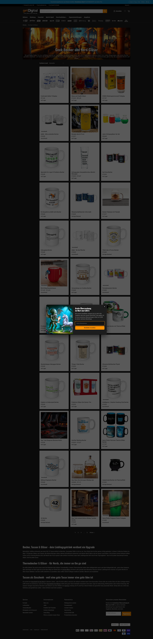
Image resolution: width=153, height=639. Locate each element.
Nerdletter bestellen (89, 328)
